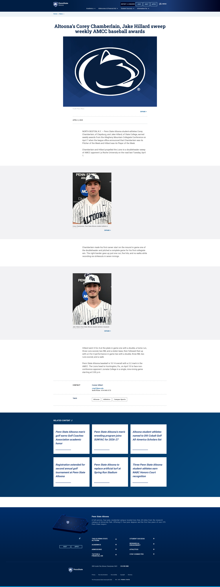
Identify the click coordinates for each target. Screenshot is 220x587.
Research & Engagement (135, 544)
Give (139, 4)
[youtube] (71, 538)
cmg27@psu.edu (97, 388)
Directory (130, 574)
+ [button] (116, 539)
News (61, 14)
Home (55, 14)
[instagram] (66, 538)
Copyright (122, 574)
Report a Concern (128, 4)
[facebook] (62, 538)
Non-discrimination (103, 574)
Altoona (96, 399)
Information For (142, 8)
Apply (154, 4)
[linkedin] (75, 538)
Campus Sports (120, 399)
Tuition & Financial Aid (97, 555)
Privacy (93, 574)
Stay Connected (137, 554)
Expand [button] (143, 111)
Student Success (126, 8)
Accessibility (114, 574)
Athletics (106, 399)
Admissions (97, 549)
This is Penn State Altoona (100, 539)
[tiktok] (80, 538)
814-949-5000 (124, 566)
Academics (90, 8)
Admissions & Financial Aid (107, 8)
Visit (146, 4)
